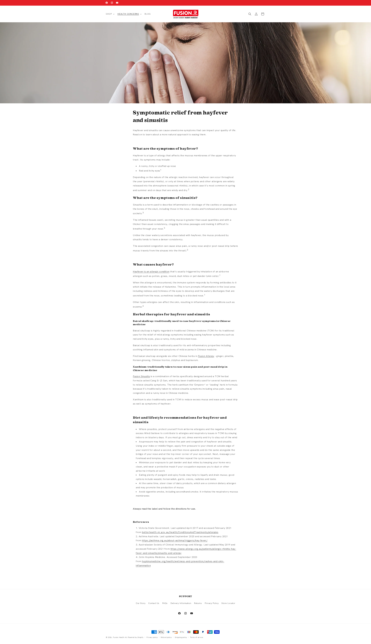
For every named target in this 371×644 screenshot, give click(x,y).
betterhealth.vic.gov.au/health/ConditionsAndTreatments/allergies (180, 532)
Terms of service (196, 637)
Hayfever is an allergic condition (151, 271)
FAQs (165, 603)
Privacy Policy (212, 603)
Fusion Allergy (206, 356)
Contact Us (153, 603)
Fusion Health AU (120, 637)
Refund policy (166, 637)
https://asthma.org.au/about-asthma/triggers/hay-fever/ (174, 540)
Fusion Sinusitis (141, 376)
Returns (198, 603)
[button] (110, 14)
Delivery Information (180, 603)
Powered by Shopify (136, 637)
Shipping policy (181, 637)
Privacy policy (152, 637)
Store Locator (228, 603)
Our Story (140, 603)
